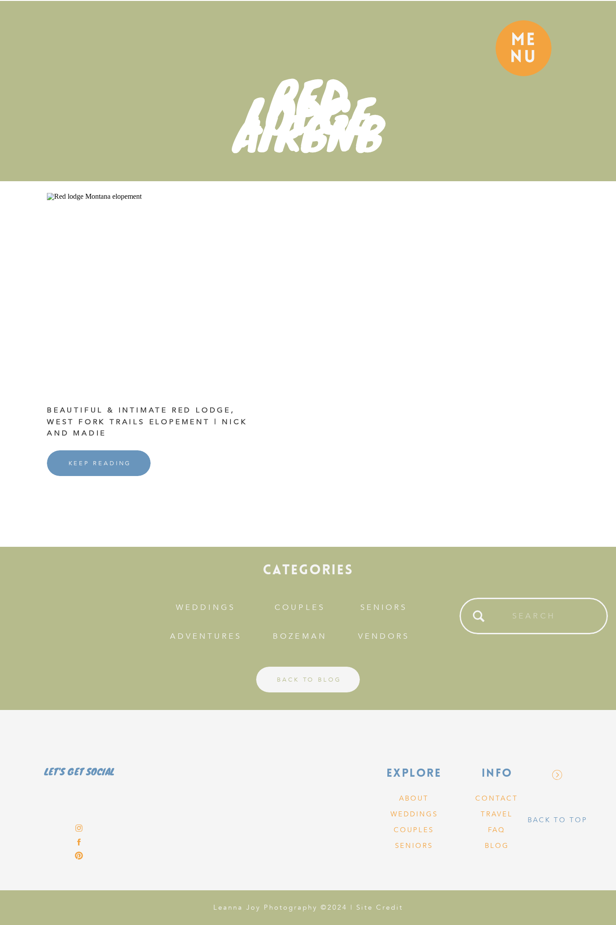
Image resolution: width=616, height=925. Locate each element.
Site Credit (379, 907)
